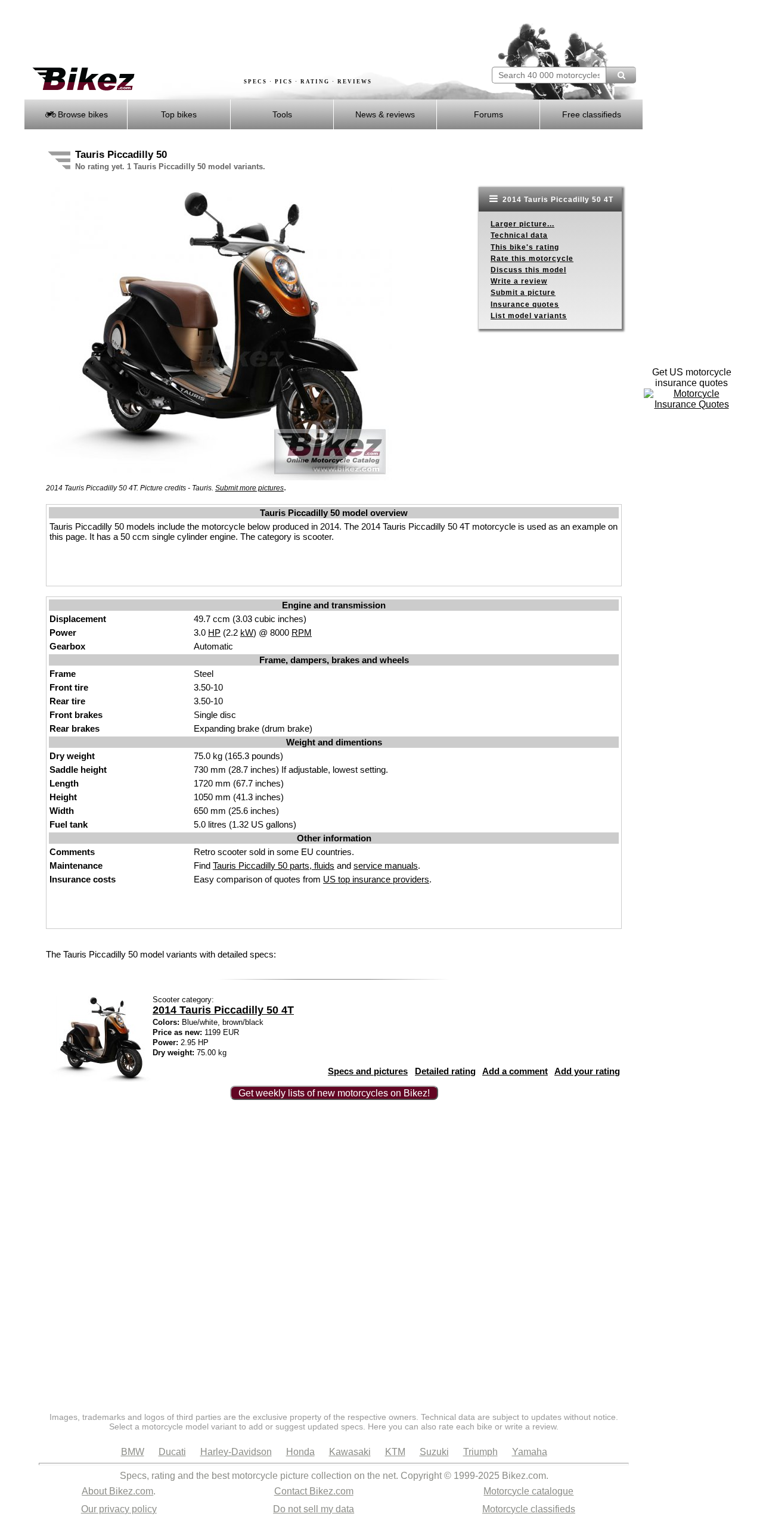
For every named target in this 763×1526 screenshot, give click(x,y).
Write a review (519, 281)
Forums (488, 114)
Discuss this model (528, 270)
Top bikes (179, 114)
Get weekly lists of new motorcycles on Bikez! (334, 1093)
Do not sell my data (313, 1509)
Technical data (519, 235)
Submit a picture (523, 292)
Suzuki (434, 1452)
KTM (395, 1452)
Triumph (480, 1452)
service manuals (385, 865)
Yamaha (529, 1452)
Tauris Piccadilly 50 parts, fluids (273, 865)
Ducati (172, 1452)
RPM (301, 632)
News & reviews (385, 114)
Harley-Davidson (236, 1452)
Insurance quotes (525, 304)
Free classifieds (591, 114)
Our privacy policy (119, 1509)
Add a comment (515, 1071)
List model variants (529, 316)
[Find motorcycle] (621, 75)
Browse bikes (81, 114)
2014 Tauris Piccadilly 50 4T (556, 199)
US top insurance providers (376, 879)
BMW (132, 1452)
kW (246, 632)
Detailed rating (445, 1071)
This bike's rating (525, 247)
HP (214, 632)
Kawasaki (350, 1452)
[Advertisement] (241, 34)
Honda (300, 1452)
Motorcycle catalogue (528, 1491)
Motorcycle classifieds (528, 1509)
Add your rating (587, 1071)
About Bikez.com (117, 1491)
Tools (282, 114)
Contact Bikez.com (313, 1491)
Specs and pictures (368, 1071)
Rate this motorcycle (532, 258)
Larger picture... (522, 224)
